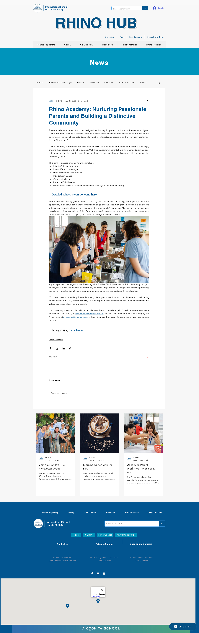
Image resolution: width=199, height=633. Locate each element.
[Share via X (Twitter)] (57, 348)
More (142, 82)
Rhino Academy (56, 339)
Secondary (94, 82)
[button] (159, 82)
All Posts (40, 82)
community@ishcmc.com (65, 561)
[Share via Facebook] (50, 348)
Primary (80, 82)
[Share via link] (70, 348)
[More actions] (147, 101)
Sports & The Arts (126, 82)
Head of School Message (60, 82)
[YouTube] (98, 573)
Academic (108, 82)
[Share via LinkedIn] (63, 348)
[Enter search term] (145, 8)
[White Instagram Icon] (104, 573)
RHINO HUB (96, 22)
